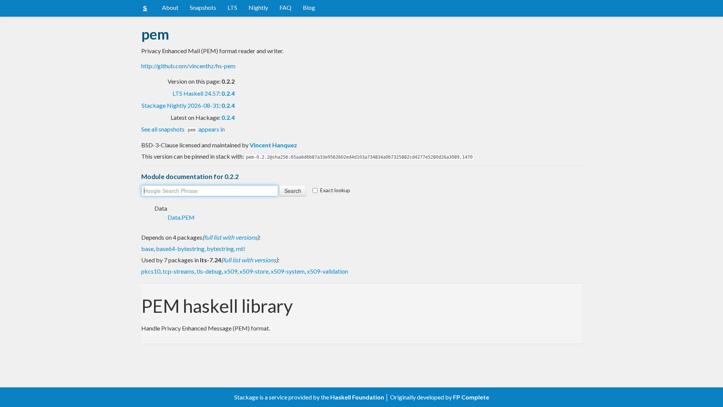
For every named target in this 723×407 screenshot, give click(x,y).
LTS (232, 7)
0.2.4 (228, 93)
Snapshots (203, 7)
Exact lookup (335, 190)
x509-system (288, 271)
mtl (240, 248)
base (147, 248)
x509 (230, 271)
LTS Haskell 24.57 (195, 93)
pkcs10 (150, 271)
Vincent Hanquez (273, 144)
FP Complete (471, 397)
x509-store (253, 271)
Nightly (258, 7)
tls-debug (209, 271)
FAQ (285, 7)
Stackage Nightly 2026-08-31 (180, 105)
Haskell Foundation (357, 397)
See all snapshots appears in (183, 129)
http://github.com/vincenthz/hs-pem (188, 65)
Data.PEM (181, 217)
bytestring (220, 248)
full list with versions (230, 237)
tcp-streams (178, 271)
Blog (309, 7)
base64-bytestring (180, 248)
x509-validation (327, 271)
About (170, 7)
